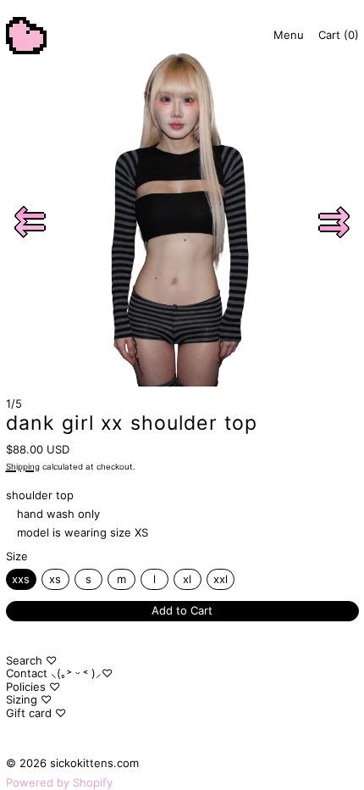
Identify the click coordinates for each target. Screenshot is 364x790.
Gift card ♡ (36, 713)
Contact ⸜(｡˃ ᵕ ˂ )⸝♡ (59, 673)
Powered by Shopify (59, 782)
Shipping (23, 466)
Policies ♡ (33, 686)
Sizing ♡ (29, 699)
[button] (30, 222)
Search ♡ (31, 660)
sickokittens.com (94, 763)
